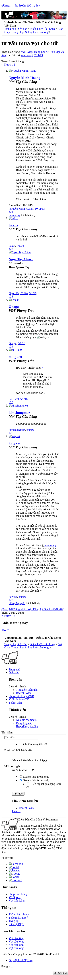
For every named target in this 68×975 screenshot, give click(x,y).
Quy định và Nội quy (21, 960)
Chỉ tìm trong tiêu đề (34, 744)
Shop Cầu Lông (18, 894)
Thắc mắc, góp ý (18, 917)
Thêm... (16, 811)
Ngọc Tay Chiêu (18, 293)
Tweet (5, 629)
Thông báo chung (19, 914)
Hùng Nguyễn (17, 603)
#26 (11, 433)
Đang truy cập (24, 723)
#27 (11, 599)
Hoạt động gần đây (27, 726)
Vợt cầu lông (16, 938)
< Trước (6, 64)
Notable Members (26, 719)
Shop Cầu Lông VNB (21, 696)
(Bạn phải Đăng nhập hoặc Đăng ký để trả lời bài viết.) (32, 609)
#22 (11, 248)
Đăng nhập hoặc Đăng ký (20, 5)
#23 (11, 296)
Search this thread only (35, 776)
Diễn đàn (14, 672)
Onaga (14, 307)
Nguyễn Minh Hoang (24, 78)
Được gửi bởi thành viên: (18, 750)
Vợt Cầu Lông (17, 900)
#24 (11, 346)
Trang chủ (14, 669)
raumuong (27, 55)
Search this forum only (35, 780)
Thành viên (15, 702)
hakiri (13, 225)
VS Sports (14, 897)
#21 (11, 211)
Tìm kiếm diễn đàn (27, 689)
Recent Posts (23, 692)
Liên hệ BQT (16, 924)
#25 (11, 402)
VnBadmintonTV (19, 699)
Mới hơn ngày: (12, 766)
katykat (14, 443)
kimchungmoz (19, 412)
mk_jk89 (15, 357)
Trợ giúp (13, 920)
